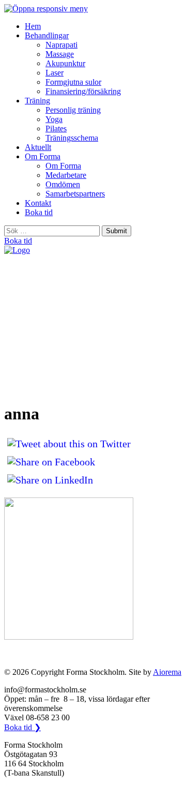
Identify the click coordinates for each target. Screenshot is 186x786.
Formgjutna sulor (73, 82)
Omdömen (62, 184)
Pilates (56, 128)
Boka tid (39, 212)
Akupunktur (65, 63)
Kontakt (38, 203)
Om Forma (42, 156)
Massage (59, 54)
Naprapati (61, 44)
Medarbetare (65, 175)
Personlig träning (73, 109)
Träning (37, 100)
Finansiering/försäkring (83, 91)
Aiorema (167, 672)
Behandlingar (47, 35)
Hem (33, 26)
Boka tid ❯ (22, 727)
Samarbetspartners (75, 193)
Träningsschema (71, 137)
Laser (54, 72)
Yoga (54, 119)
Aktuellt (38, 147)
